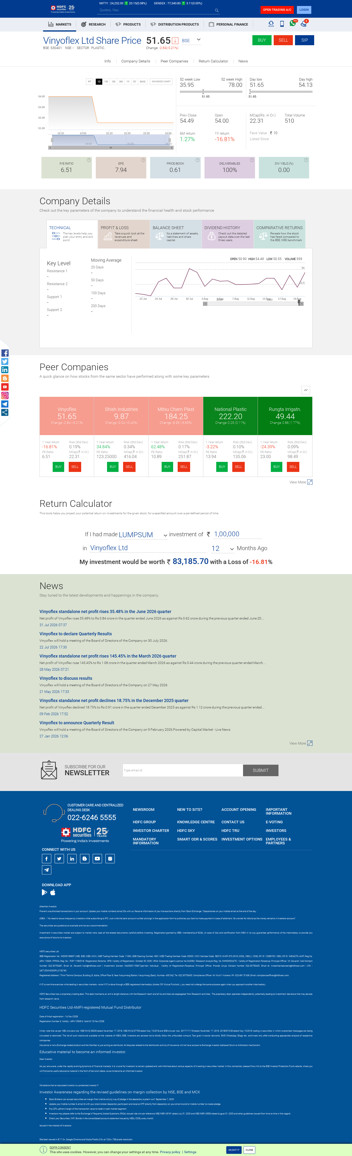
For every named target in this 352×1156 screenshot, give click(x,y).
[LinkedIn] (72, 858)
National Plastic (231, 409)
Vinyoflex (66, 409)
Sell (283, 40)
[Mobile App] (282, 24)
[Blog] (85, 858)
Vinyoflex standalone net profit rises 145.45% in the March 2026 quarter (108, 655)
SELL (75, 467)
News (243, 61)
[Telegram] (46, 869)
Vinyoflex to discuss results (66, 678)
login (304, 9)
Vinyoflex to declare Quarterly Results (76, 633)
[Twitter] (59, 858)
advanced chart (161, 81)
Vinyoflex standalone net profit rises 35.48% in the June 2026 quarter (105, 611)
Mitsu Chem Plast (176, 409)
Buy (262, 40)
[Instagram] (110, 858)
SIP (304, 40)
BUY (58, 467)
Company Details (135, 61)
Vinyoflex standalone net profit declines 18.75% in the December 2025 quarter (114, 700)
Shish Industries (121, 409)
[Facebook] (46, 858)
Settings (190, 1152)
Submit (261, 770)
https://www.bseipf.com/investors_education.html (64, 1076)
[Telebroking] (271, 24)
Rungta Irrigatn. (285, 409)
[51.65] (203, 91)
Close (249, 1150)
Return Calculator (213, 61)
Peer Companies (174, 61)
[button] (191, 40)
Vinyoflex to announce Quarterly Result (77, 722)
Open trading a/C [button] (277, 9)
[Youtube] (97, 858)
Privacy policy (170, 1152)
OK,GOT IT (233, 1150)
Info (107, 61)
